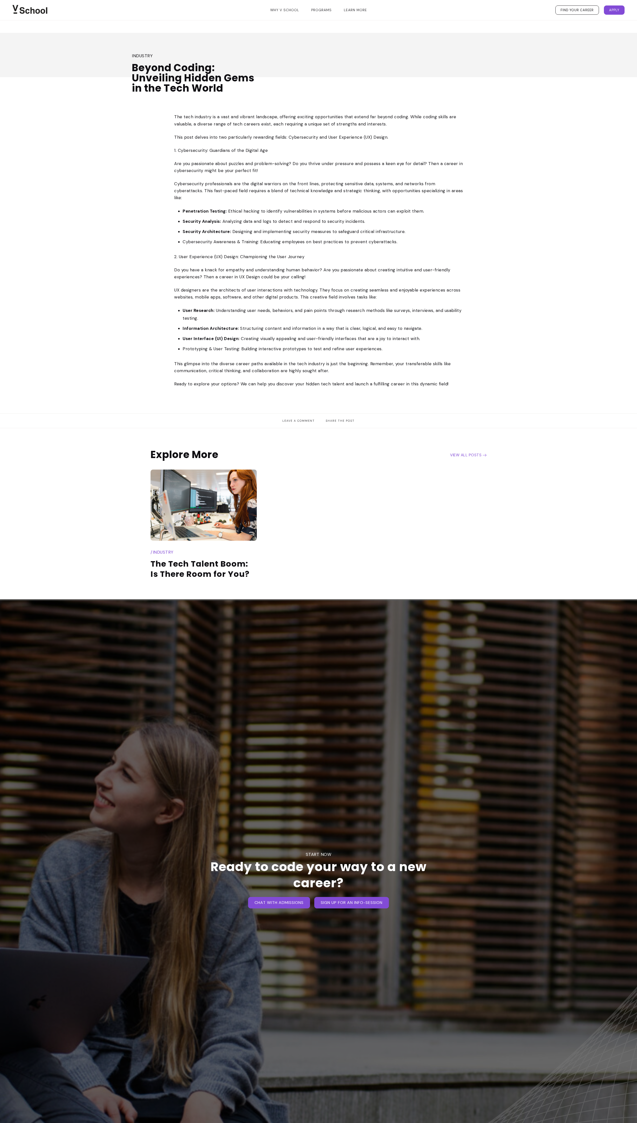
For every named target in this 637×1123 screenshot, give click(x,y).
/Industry (162, 552)
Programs (321, 10)
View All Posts (465, 455)
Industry (142, 56)
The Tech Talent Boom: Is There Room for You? (200, 569)
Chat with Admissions (279, 902)
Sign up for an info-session (351, 902)
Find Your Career (577, 10)
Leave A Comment (298, 420)
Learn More (355, 10)
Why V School (284, 10)
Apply (614, 10)
